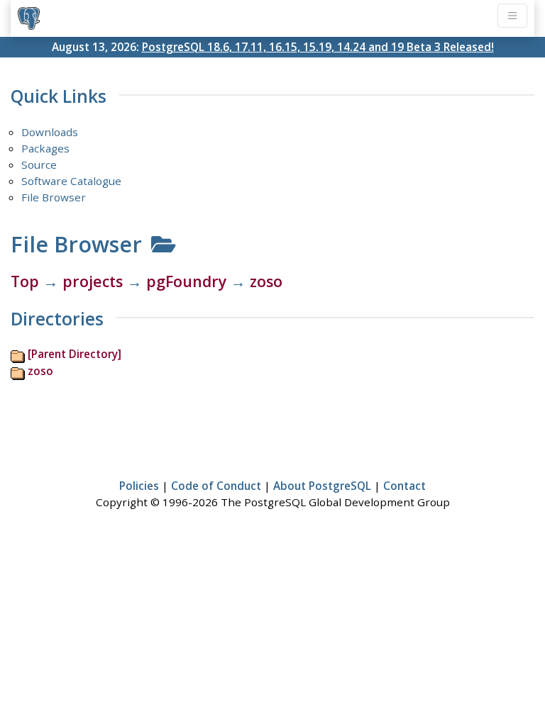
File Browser (53, 197)
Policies (139, 486)
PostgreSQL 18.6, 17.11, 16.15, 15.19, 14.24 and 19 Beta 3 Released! (318, 47)
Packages (45, 148)
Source (39, 164)
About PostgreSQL (322, 486)
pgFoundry (186, 281)
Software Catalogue (71, 181)
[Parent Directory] (74, 354)
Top (25, 281)
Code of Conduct (216, 486)
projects (92, 281)
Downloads (49, 132)
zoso (266, 281)
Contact (404, 486)
